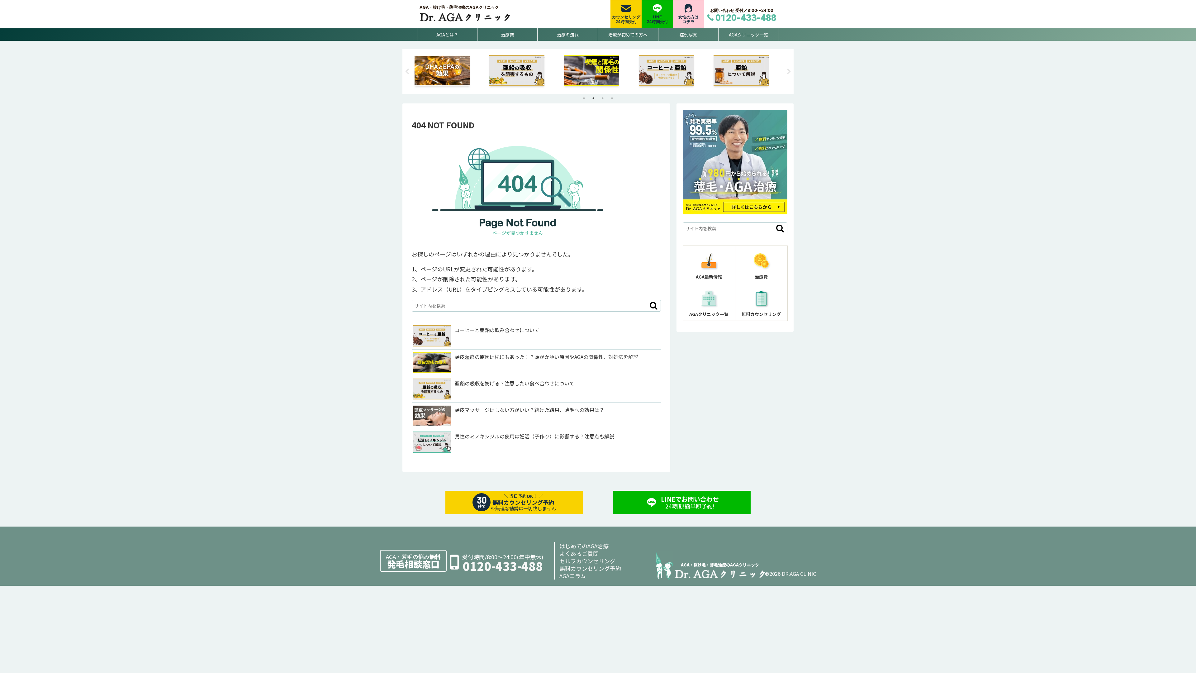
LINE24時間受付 (657, 19)
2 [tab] (593, 98)
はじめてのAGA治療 (584, 546)
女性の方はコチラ (688, 19)
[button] (653, 306)
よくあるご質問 (579, 553)
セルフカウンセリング (587, 561)
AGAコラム (572, 576)
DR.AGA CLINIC (799, 573)
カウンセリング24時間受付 (626, 19)
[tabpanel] (448, 70)
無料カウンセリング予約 (590, 568)
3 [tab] (603, 98)
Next (789, 72)
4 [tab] (612, 98)
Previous (407, 72)
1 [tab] (584, 98)
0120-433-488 (503, 566)
